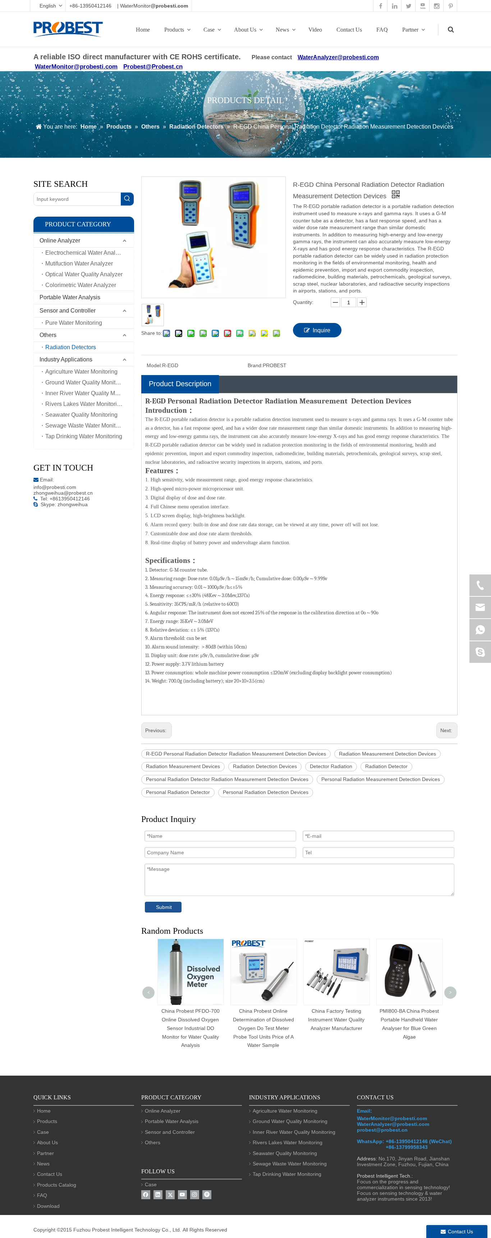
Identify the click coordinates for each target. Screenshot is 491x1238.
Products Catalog (56, 1185)
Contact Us (349, 30)
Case (209, 30)
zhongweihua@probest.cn (63, 493)
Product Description (180, 384)
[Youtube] (182, 1194)
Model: (154, 365)
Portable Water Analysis (70, 297)
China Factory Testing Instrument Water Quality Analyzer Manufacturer (336, 1019)
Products (174, 30)
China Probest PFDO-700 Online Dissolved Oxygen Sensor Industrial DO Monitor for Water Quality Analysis (190, 1028)
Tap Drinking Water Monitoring (83, 436)
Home (143, 30)
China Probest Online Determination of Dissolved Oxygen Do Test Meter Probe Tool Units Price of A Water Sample (263, 1028)
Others (48, 335)
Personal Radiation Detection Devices (265, 792)
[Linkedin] (157, 1194)
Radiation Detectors (70, 347)
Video (315, 30)
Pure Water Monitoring (73, 323)
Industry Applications (66, 359)
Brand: (255, 365)
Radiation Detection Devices (265, 766)
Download (48, 1206)
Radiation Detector (386, 766)
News (282, 30)
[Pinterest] (206, 1194)
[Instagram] (194, 1194)
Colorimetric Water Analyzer (80, 285)
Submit (164, 907)
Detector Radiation (331, 766)
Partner (410, 30)
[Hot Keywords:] (127, 199)
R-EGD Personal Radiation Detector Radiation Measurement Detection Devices (236, 754)
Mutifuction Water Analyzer (79, 263)
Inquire (321, 330)
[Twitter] (170, 1194)
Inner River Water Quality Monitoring (89, 393)
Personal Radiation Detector (178, 792)
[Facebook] (145, 1194)
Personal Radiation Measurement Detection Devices (380, 779)
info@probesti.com (54, 487)
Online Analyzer (60, 240)
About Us (245, 30)
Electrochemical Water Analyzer (85, 253)
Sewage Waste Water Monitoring (86, 425)
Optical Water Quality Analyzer (84, 274)
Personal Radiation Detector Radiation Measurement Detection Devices (227, 779)
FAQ (382, 30)
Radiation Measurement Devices (183, 766)
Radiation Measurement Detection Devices (387, 754)
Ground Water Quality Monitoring (86, 382)
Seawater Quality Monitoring (81, 415)
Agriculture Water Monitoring (81, 372)
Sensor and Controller (68, 311)
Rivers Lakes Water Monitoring (84, 404)
